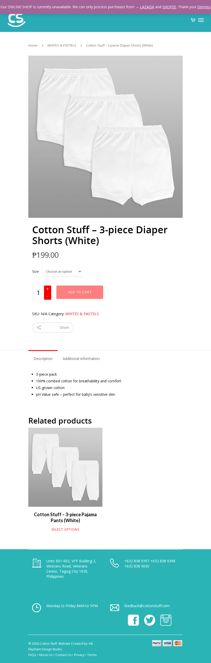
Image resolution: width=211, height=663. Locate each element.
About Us (45, 655)
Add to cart (80, 292)
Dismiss (203, 6)
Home (33, 45)
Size (35, 271)
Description (42, 358)
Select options (65, 529)
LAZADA (147, 6)
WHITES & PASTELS (61, 45)
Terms (91, 655)
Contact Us (63, 655)
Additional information (81, 358)
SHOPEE (169, 6)
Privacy (79, 655)
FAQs (32, 655)
